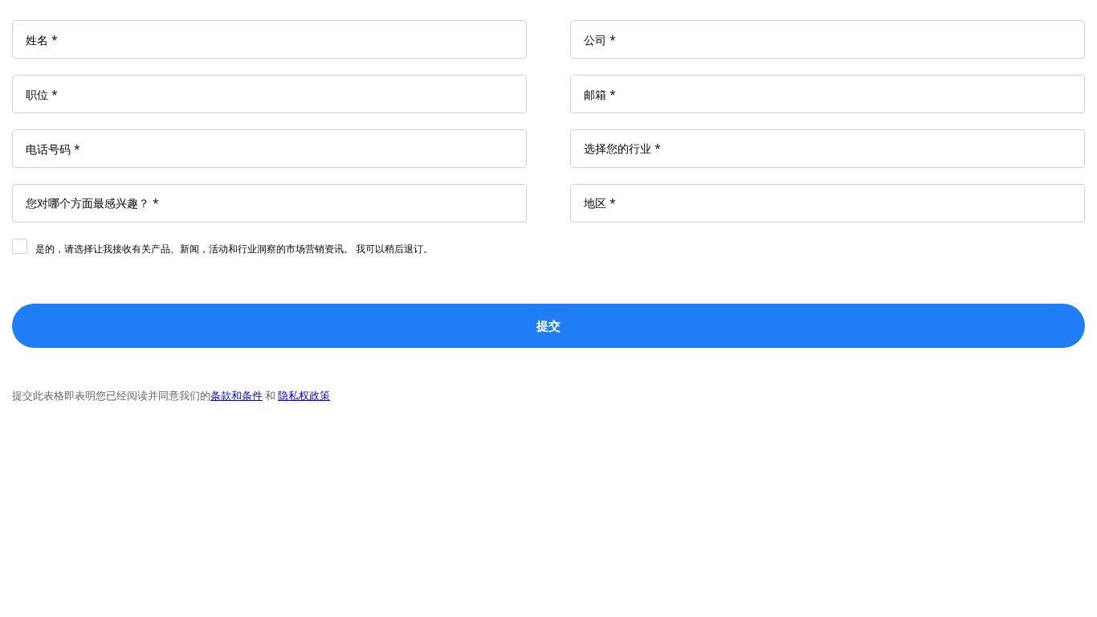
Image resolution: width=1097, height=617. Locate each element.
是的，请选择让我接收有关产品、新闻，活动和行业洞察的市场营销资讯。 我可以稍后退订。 (234, 248)
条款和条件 (236, 395)
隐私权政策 (304, 395)
